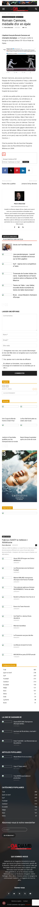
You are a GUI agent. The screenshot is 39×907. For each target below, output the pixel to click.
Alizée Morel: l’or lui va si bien (23, 757)
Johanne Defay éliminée (29, 184)
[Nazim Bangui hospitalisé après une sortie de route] (28, 430)
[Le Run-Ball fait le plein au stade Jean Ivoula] (28, 411)
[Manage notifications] (4, 903)
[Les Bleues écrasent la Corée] (7, 647)
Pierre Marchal (8, 27)
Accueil (4, 14)
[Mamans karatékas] (7, 628)
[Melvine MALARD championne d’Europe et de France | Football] (7, 580)
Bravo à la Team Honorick (22, 606)
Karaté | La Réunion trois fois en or (24, 597)
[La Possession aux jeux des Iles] (7, 637)
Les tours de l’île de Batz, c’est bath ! (25, 731)
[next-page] (6, 304)
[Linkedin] (23, 170)
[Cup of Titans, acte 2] (7, 768)
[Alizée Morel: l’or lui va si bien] (7, 759)
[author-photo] (19, 201)
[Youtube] (30, 894)
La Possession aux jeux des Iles (23, 635)
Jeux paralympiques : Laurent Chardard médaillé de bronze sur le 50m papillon (24, 256)
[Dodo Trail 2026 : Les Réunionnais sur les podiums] (7, 743)
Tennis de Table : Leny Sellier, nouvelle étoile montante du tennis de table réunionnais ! (23, 287)
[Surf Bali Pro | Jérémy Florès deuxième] (7, 618)
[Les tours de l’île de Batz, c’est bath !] (7, 733)
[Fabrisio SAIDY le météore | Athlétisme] (19, 524)
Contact (25, 901)
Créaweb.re (28, 904)
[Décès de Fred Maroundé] (7, 247)
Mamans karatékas (20, 626)
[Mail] (19, 227)
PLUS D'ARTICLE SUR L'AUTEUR (13, 239)
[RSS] (23, 227)
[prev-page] (3, 304)
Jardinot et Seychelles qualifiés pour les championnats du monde (10, 439)
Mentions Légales (16, 901)
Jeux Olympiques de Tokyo (15, 14)
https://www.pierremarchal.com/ (19, 206)
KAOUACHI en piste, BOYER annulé (24, 654)
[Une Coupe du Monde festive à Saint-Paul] (10, 411)
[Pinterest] (17, 170)
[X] (11, 170)
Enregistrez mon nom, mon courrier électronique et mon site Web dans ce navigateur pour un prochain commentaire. (19, 353)
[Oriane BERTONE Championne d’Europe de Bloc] (7, 724)
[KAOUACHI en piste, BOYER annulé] (7, 657)
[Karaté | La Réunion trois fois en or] (7, 599)
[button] (3, 9)
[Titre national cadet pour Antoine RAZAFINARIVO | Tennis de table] (7, 589)
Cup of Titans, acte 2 (20, 766)
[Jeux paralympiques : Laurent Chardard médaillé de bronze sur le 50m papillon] (7, 256)
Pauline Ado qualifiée (9, 184)
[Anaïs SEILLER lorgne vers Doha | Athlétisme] (7, 560)
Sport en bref (20, 17)
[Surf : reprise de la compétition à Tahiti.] (7, 266)
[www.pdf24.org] (19, 154)
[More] (29, 170)
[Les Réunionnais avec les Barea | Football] (7, 570)
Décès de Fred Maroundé (22, 245)
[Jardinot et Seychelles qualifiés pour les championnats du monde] (10, 430)
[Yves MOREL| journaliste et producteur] (7, 778)
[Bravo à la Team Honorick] (7, 609)
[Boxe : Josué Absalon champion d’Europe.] (7, 297)
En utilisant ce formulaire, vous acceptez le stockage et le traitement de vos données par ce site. (19, 366)
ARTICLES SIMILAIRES (10, 236)
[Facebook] (5, 170)
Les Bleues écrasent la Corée (23, 645)
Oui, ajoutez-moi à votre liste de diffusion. (17, 359)
